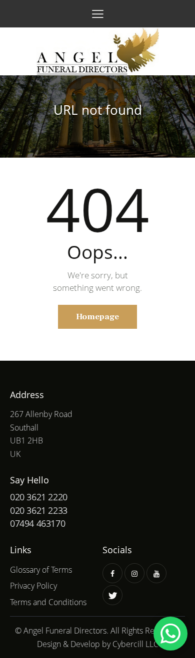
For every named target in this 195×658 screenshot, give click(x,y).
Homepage (97, 316)
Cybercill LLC (135, 644)
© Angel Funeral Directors (60, 630)
